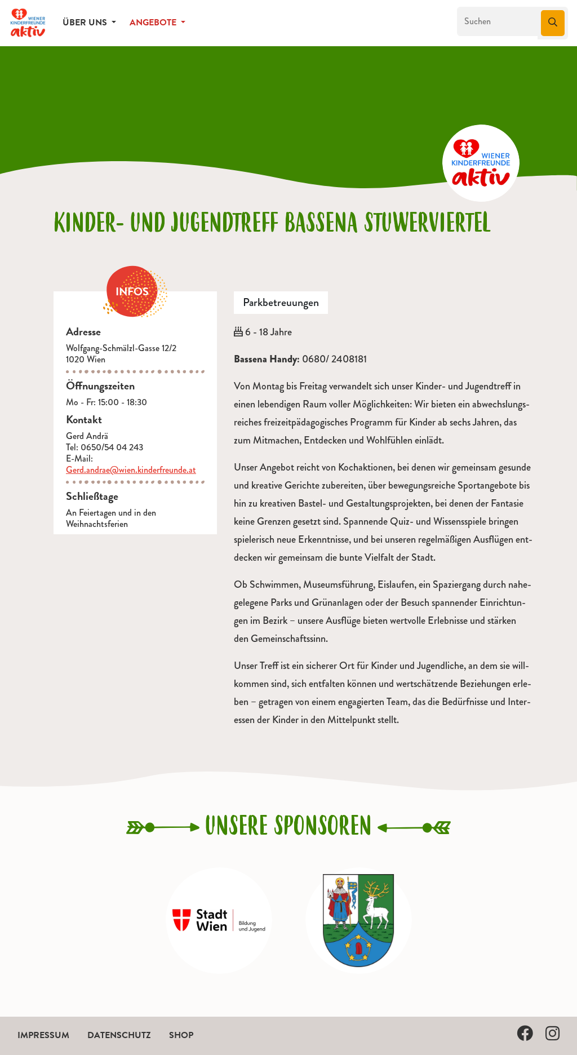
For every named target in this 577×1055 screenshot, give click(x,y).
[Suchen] (553, 23)
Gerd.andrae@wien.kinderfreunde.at (131, 469)
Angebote (154, 22)
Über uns (86, 22)
